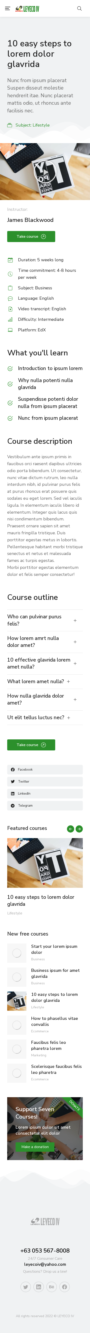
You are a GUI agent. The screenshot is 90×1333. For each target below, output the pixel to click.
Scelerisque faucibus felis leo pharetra (56, 1069)
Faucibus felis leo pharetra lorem (48, 1045)
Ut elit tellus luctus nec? (35, 717)
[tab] (45, 620)
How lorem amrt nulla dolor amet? (33, 642)
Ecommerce (40, 1031)
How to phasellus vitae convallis (54, 1021)
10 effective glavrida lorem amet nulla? (38, 663)
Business (38, 959)
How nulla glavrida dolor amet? (35, 699)
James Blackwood (30, 220)
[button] (8, 8)
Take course (27, 236)
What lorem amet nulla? (35, 681)
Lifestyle (41, 125)
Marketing (38, 1055)
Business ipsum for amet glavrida (55, 973)
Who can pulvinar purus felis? (34, 620)
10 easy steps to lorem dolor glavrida (40, 900)
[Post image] (45, 863)
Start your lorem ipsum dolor (54, 949)
